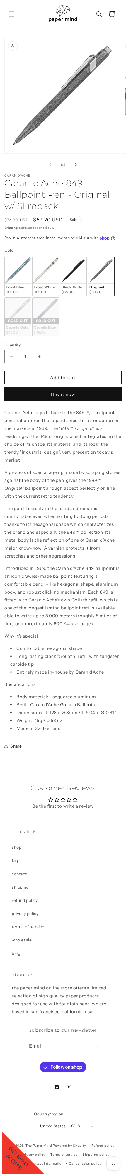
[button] (11, 14)
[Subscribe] (96, 1046)
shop (16, 847)
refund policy (25, 900)
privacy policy (25, 913)
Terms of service (63, 1155)
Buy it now (63, 394)
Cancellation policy (85, 1163)
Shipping (11, 228)
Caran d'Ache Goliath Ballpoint (63, 704)
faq (15, 860)
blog (16, 953)
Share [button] (16, 746)
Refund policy (103, 1145)
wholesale (22, 940)
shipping (20, 887)
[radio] (17, 276)
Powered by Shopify (69, 1145)
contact (19, 874)
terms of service (28, 926)
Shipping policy (96, 1155)
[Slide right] (75, 164)
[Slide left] (50, 164)
